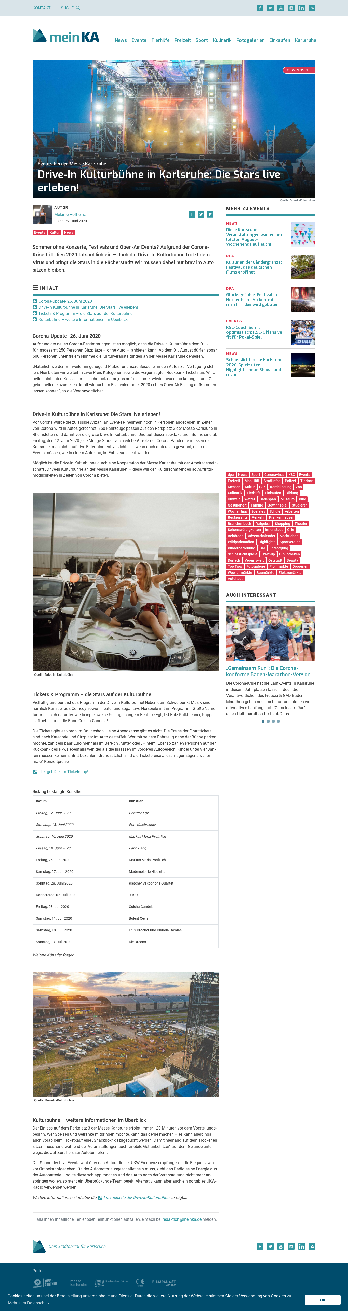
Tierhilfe (160, 40)
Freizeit (183, 40)
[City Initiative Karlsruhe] (140, 1282)
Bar (262, 548)
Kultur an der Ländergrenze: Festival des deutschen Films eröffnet (254, 267)
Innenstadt (274, 530)
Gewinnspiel (277, 505)
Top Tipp (235, 566)
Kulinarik (222, 40)
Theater (301, 524)
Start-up (268, 554)
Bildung (292, 493)
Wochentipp (237, 511)
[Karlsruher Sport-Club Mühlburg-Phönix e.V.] (45, 1282)
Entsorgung (279, 548)
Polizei (290, 481)
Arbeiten (292, 511)
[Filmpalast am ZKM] (164, 1282)
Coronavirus (274, 475)
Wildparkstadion (241, 542)
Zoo (299, 487)
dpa (231, 475)
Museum (287, 499)
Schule (275, 511)
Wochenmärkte (240, 572)
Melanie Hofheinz (70, 214)
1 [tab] (263, 721)
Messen (234, 487)
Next (308, 629)
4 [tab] (278, 721)
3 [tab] (273, 721)
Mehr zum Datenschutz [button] (29, 1303)
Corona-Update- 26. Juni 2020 (65, 301)
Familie (257, 505)
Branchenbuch (239, 524)
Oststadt (275, 560)
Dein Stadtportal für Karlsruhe (76, 1246)
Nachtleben (289, 536)
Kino (302, 499)
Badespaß (268, 499)
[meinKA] (66, 36)
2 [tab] (268, 721)
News (121, 40)
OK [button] (323, 1300)
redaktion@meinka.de (182, 1219)
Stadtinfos (272, 481)
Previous (233, 629)
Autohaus (235, 579)
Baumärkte (265, 572)
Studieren (300, 505)
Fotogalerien (250, 40)
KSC (291, 475)
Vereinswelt (254, 560)
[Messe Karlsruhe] (76, 1282)
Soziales (258, 511)
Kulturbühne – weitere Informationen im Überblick (83, 319)
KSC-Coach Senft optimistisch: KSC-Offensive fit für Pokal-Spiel (254, 332)
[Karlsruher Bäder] (111, 1282)
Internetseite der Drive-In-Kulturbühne (136, 1197)
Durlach (234, 560)
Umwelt (234, 499)
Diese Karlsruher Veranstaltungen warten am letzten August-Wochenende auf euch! (254, 237)
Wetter (249, 499)
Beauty (292, 560)
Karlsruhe (305, 40)
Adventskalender (261, 536)
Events (139, 40)
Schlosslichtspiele (242, 554)
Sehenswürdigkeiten (244, 530)
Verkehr (258, 517)
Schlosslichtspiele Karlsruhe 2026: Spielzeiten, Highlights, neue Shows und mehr (254, 367)
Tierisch (307, 481)
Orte (290, 530)
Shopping (282, 524)
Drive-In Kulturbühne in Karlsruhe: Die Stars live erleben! (88, 307)
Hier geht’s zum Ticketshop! (63, 771)
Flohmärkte (279, 566)
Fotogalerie (255, 566)
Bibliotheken (289, 554)
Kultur (55, 232)
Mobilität (252, 481)
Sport (202, 40)
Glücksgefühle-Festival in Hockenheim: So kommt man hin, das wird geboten (252, 299)
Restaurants (238, 517)
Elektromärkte (290, 572)
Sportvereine (290, 542)
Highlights (267, 542)
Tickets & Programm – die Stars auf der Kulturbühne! (85, 313)
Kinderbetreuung (241, 548)
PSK (262, 487)
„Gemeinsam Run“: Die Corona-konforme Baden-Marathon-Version (268, 671)
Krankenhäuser (281, 517)
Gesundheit (237, 505)
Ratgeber (263, 524)
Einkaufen (279, 40)
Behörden (236, 536)
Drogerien (300, 566)
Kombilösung (280, 487)
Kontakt (42, 8)
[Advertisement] (270, 428)
